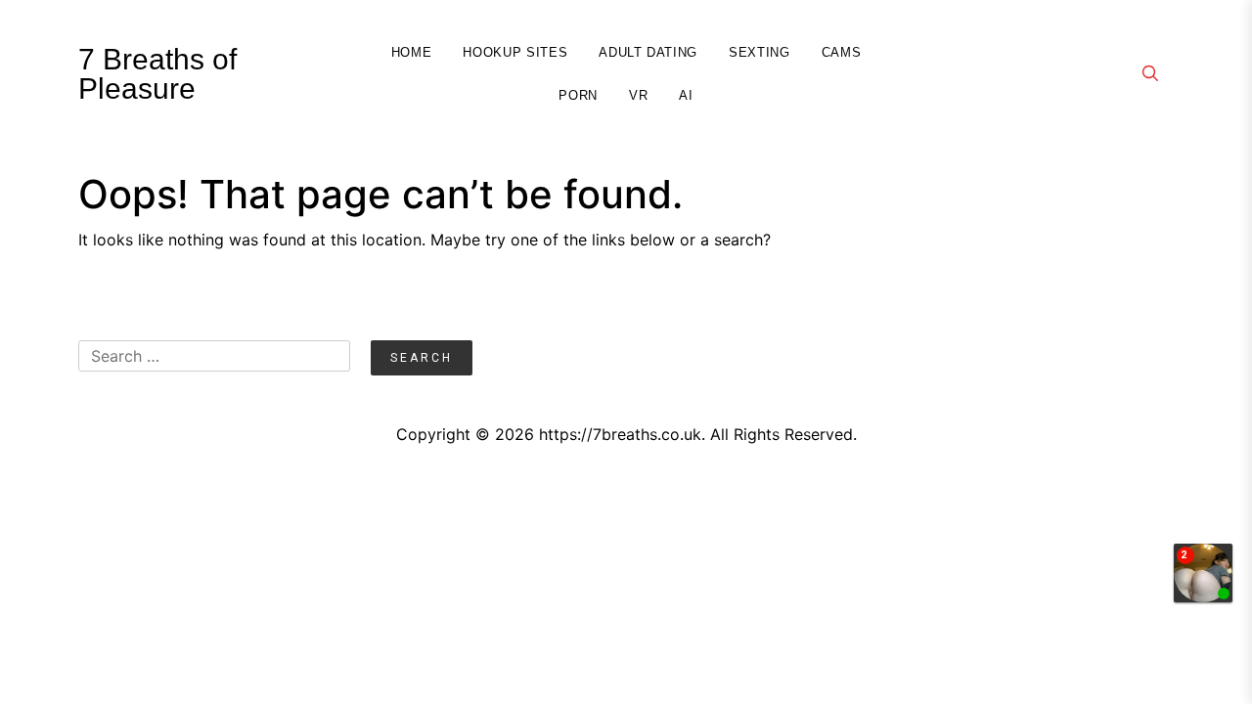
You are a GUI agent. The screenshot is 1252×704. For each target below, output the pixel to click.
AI (686, 95)
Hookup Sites (515, 52)
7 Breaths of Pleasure (157, 74)
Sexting (759, 52)
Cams (842, 52)
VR (638, 95)
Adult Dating (648, 52)
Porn (578, 95)
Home (411, 52)
